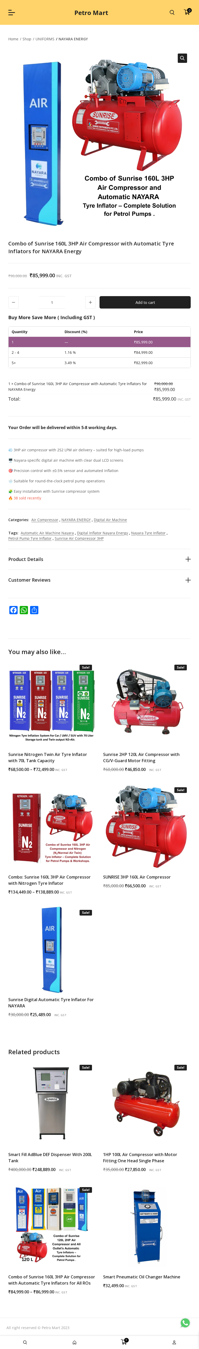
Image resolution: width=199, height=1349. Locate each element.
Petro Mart (91, 12)
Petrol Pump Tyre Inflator (30, 538)
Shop (27, 38)
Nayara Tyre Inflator (148, 532)
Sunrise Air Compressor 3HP (79, 538)
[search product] (172, 12)
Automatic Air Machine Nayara (47, 532)
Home (13, 38)
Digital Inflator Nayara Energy (102, 532)
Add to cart (145, 302)
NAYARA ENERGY (73, 38)
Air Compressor (44, 519)
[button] (182, 58)
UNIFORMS (44, 38)
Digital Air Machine (110, 519)
